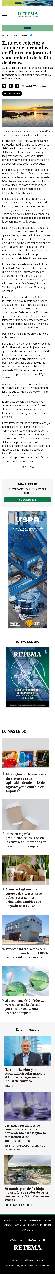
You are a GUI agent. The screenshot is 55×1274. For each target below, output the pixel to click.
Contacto (27, 1230)
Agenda (8, 1225)
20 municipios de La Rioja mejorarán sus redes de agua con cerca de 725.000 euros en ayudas (26, 1194)
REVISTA (8, 1220)
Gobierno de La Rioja (18, 1205)
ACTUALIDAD (21, 1220)
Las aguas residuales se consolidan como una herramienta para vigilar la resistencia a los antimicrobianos (25, 1133)
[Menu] (5, 14)
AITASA (8, 1086)
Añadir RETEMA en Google (36, 86)
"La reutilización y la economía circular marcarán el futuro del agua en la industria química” (26, 1075)
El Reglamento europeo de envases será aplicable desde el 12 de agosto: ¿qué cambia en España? (26, 782)
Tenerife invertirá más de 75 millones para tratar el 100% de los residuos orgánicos (27, 953)
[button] (4, 86)
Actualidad (10, 35)
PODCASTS (19, 1225)
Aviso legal (17, 1260)
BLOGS (48, 1220)
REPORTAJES (35, 1220)
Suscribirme (27, 499)
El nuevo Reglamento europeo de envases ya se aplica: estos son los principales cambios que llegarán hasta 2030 (24, 898)
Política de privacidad (33, 1260)
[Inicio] (28, 14)
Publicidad (46, 1225)
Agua (24, 35)
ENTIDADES (32, 1225)
